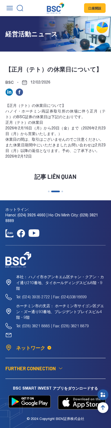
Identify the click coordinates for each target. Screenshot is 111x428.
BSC (9, 82)
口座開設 (94, 8)
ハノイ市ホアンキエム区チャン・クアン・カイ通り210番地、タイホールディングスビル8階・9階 (60, 282)
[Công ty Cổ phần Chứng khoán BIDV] (55, 8)
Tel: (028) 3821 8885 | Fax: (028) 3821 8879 (52, 326)
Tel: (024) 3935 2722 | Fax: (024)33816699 (51, 297)
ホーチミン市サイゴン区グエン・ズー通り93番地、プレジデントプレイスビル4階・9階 (60, 311)
